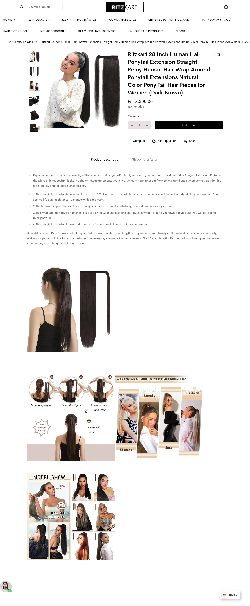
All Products (37, 20)
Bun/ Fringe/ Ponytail (20, 42)
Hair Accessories (52, 31)
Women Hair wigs (122, 20)
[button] (225, 7)
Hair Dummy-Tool (216, 20)
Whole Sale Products (146, 31)
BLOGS (180, 31)
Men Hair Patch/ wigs (79, 20)
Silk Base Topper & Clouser (169, 20)
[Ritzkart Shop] (125, 7)
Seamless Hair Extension (98, 31)
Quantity (133, 116)
